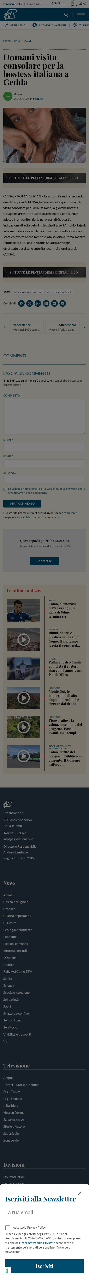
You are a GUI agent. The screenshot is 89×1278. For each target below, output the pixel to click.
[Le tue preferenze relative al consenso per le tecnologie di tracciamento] (7, 1271)
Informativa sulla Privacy (36, 1243)
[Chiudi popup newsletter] (79, 1193)
